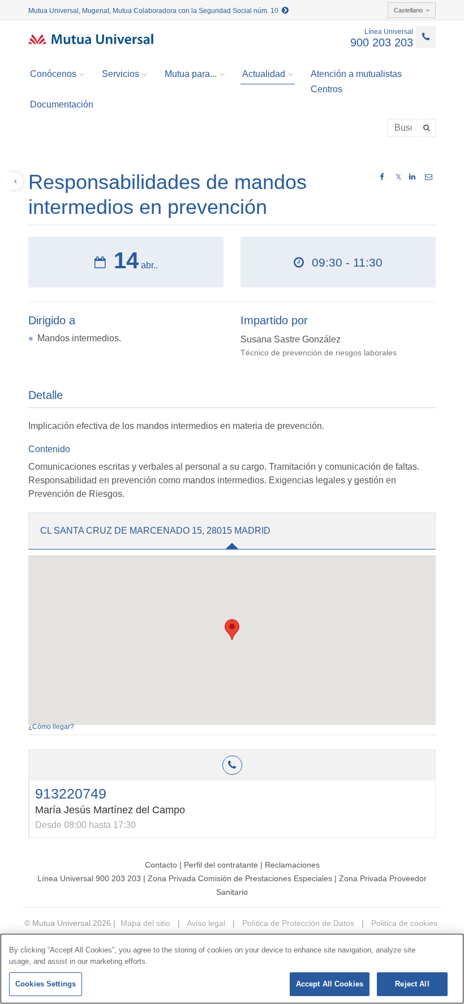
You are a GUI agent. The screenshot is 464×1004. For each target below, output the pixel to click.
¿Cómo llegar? (51, 727)
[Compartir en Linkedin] (412, 177)
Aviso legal (205, 923)
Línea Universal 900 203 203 (89, 878)
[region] (232, 968)
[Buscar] (427, 128)
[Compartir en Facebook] (382, 177)
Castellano (408, 10)
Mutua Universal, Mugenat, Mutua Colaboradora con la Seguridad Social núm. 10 (155, 11)
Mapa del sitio (145, 923)
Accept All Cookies (329, 984)
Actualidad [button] (263, 74)
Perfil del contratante (221, 864)
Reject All (412, 984)
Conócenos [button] (53, 74)
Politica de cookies (403, 923)
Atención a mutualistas (356, 74)
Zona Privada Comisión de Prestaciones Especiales (240, 878)
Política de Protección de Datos (297, 923)
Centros (326, 89)
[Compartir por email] (429, 177)
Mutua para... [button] (191, 74)
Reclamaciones (292, 864)
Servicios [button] (120, 74)
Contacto (161, 864)
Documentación (61, 104)
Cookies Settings (45, 984)
